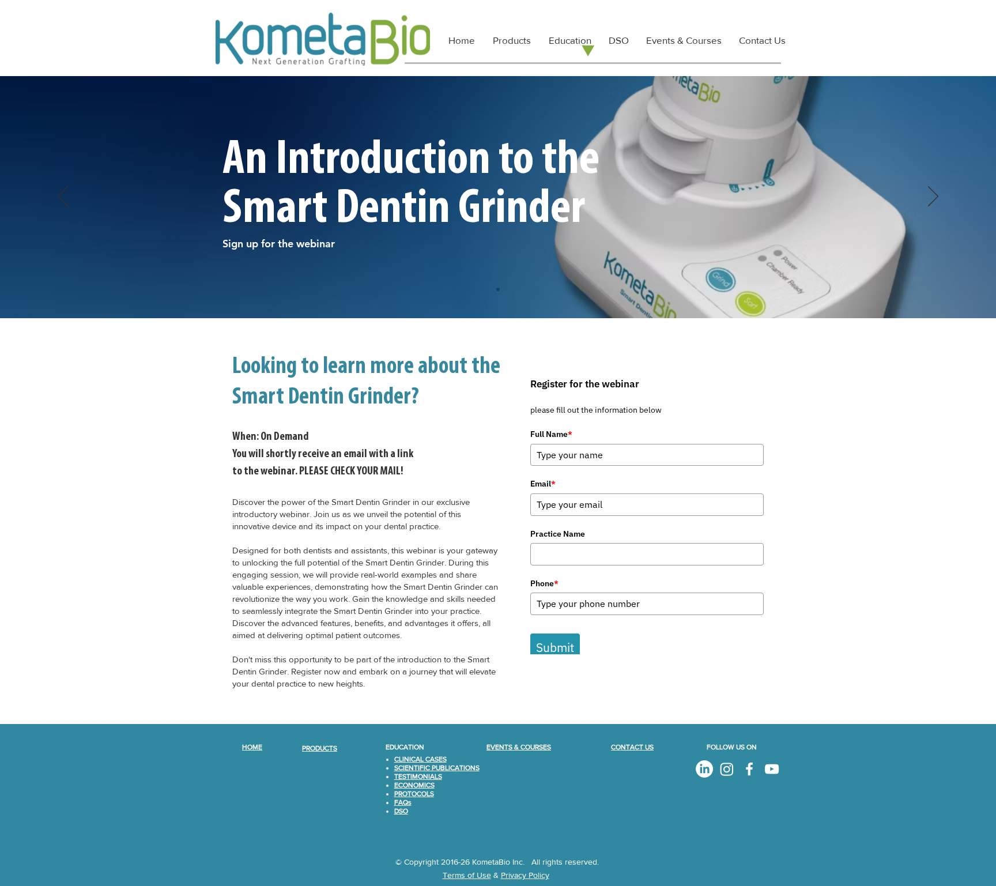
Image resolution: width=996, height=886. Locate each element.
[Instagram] (726, 769)
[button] (570, 40)
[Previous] (63, 197)
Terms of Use (467, 875)
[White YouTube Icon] (771, 769)
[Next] (933, 197)
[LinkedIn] (704, 769)
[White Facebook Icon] (749, 769)
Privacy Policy (525, 875)
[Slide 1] (498, 289)
